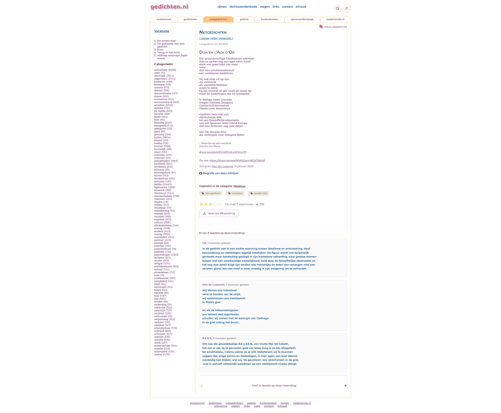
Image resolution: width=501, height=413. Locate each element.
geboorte (160, 128)
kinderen (160, 166)
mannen (159, 199)
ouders (158, 231)
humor (158, 146)
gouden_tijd (260, 193)
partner (159, 240)
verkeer (159, 322)
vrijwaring (220, 406)
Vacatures (161, 31)
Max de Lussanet (222, 166)
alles (214, 38)
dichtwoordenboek (243, 6)
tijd (156, 298)
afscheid (159, 75)
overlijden (160, 237)
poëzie (244, 19)
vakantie (159, 307)
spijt (157, 284)
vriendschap (162, 328)
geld (157, 131)
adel (157, 72)
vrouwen (160, 333)
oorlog (158, 228)
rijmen (222, 6)
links (276, 6)
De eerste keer (166, 40)
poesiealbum (162, 248)
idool (157, 152)
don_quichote (212, 193)
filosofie (159, 122)
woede (158, 348)
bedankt (159, 81)
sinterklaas (161, 272)
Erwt (160, 49)
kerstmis (159, 163)
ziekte (158, 354)
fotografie (160, 125)
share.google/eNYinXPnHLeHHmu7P (222, 152)
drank (158, 96)
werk (157, 342)
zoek (257, 406)
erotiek (158, 108)
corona (158, 87)
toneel (158, 301)
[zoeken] (337, 8)
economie (160, 99)
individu (159, 155)
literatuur (160, 193)
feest (157, 116)
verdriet (159, 313)
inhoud (301, 6)
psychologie (162, 254)
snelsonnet (164, 19)
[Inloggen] (347, 8)
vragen (265, 6)
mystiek (159, 219)
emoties (159, 105)
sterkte (158, 292)
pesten (158, 243)
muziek (159, 216)
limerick (159, 190)
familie (158, 113)
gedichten (190, 19)
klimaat (159, 169)
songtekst (160, 281)
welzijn (159, 336)
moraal (158, 213)
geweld (159, 134)
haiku (158, 137)
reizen (158, 260)
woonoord (160, 351)
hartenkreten (269, 19)
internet (159, 157)
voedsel (159, 325)
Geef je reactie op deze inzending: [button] (274, 385)
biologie (159, 84)
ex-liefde (160, 111)
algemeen (160, 78)
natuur (158, 222)
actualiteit (160, 69)
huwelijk (160, 149)
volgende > (226, 38)
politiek (159, 251)
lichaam (159, 181)
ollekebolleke (163, 225)
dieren (158, 90)
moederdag (161, 210)
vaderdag (160, 304)
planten (159, 245)
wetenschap (162, 345)
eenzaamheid (163, 102)
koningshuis (162, 172)
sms (156, 275)
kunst (158, 175)
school (158, 269)
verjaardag (161, 319)
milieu (158, 204)
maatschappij (163, 196)
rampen (159, 257)
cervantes (237, 193)
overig (158, 234)
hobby (158, 143)
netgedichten (218, 19)
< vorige (204, 38)
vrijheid (159, 331)
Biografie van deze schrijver (220, 173)
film (156, 119)
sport (157, 289)
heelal (158, 140)
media (158, 201)
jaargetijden (162, 160)
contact (287, 6)
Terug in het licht (168, 52)
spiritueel (160, 287)
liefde (158, 184)
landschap (161, 178)
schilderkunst (163, 266)
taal (156, 295)
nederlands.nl (335, 19)
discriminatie (162, 93)
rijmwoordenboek (302, 19)
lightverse (160, 187)
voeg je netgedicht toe (335, 27)
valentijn (160, 310)
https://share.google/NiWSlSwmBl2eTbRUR (237, 160)
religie (158, 263)
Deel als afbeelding (221, 213)
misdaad (160, 207)
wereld (158, 339)
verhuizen (160, 316)
